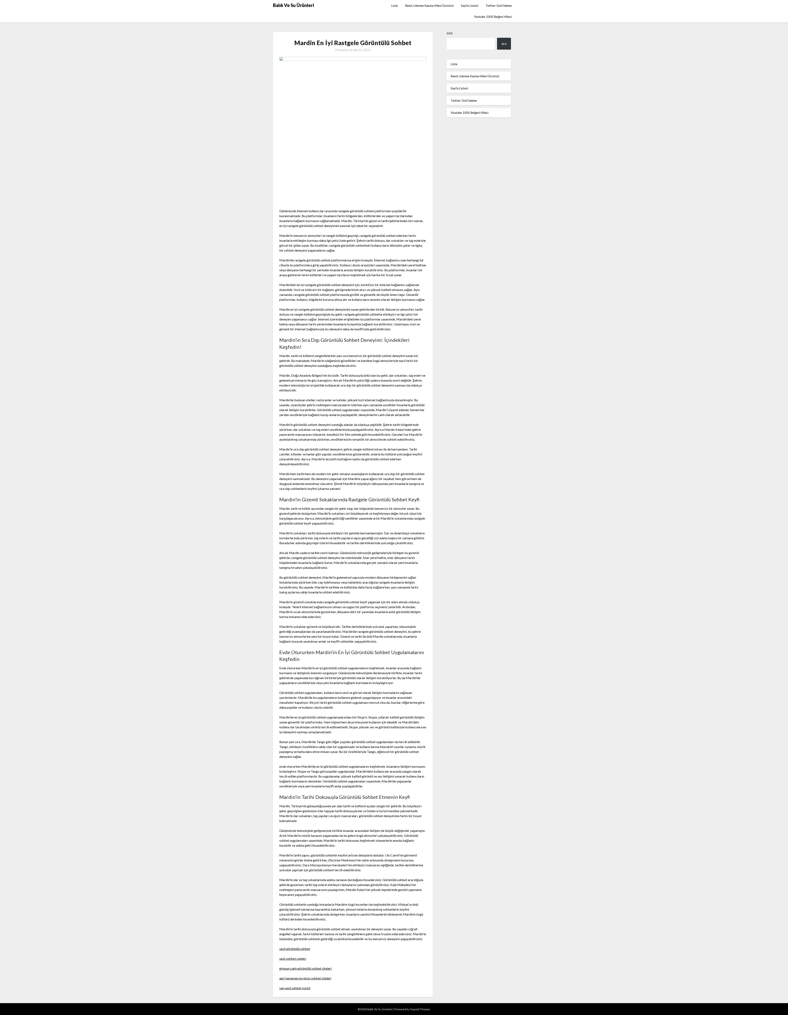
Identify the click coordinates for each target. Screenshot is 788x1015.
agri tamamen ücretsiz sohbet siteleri (305, 978)
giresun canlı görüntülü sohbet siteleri (305, 968)
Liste (394, 5)
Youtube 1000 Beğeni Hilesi (493, 16)
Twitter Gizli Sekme (499, 5)
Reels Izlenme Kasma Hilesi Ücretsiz (429, 5)
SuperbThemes (420, 1009)
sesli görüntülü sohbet (294, 949)
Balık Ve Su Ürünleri (293, 5)
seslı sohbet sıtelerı (292, 958)
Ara (450, 33)
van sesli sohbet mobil (294, 988)
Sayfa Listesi (469, 5)
